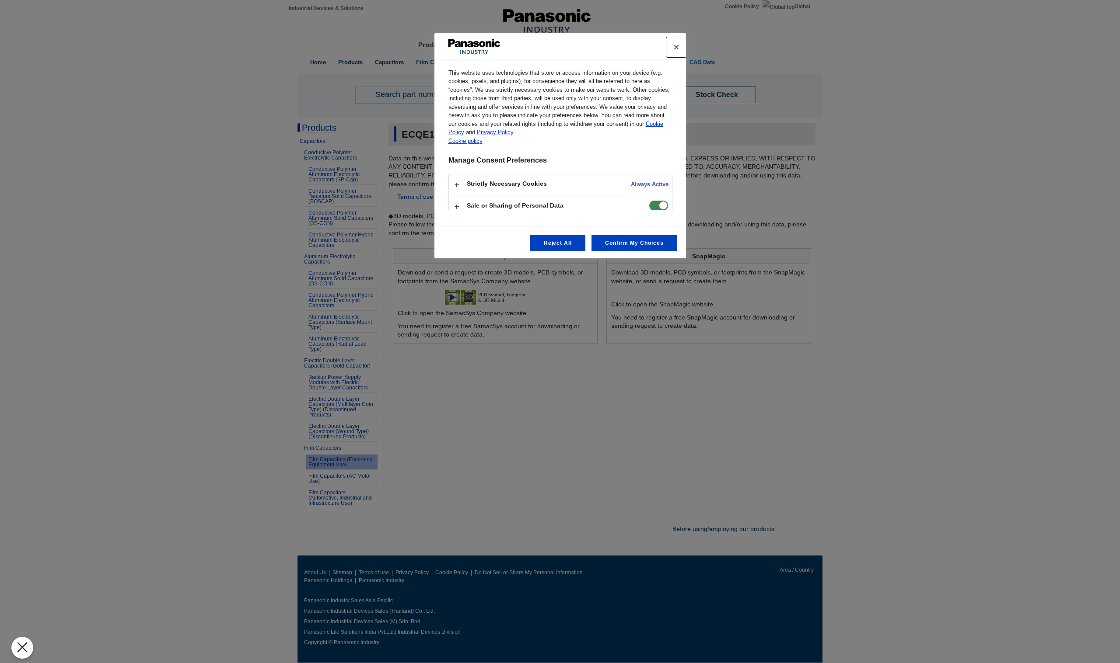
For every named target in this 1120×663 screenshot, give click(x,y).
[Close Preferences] (22, 648)
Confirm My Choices (634, 243)
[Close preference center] (676, 47)
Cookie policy (465, 141)
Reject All (558, 243)
